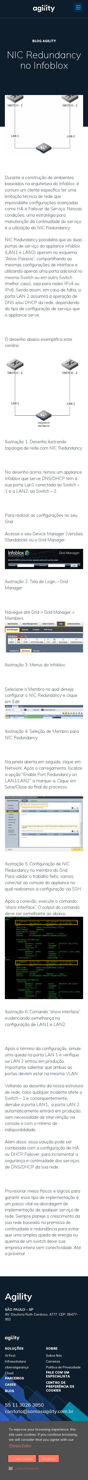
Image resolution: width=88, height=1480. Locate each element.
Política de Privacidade (63, 1367)
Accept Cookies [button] (22, 1459)
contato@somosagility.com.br (39, 1411)
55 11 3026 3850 (24, 1405)
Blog (9, 1391)
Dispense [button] (48, 1459)
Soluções (14, 1348)
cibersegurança (17, 1367)
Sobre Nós (54, 1355)
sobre (51, 1348)
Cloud (9, 1373)
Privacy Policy (20, 1445)
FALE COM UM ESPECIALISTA (58, 1374)
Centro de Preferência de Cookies (60, 1386)
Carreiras (53, 1361)
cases (10, 1384)
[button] (24, 1468)
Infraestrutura (15, 1361)
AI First (10, 1355)
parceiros (14, 1378)
